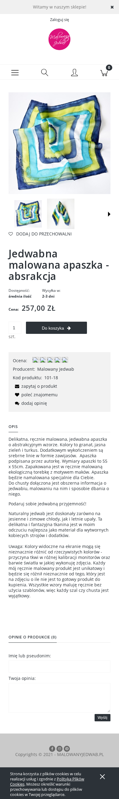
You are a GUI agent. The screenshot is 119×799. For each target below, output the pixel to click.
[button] (15, 72)
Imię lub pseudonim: (30, 656)
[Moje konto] (74, 73)
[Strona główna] (59, 39)
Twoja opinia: (22, 678)
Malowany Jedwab (55, 369)
